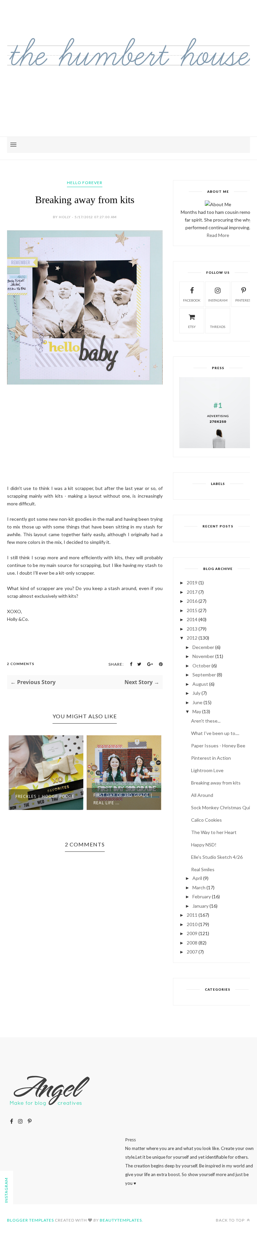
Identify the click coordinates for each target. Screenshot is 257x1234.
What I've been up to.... (215, 733)
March (198, 887)
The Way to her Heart (214, 832)
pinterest (243, 300)
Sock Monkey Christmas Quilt (222, 807)
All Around (202, 795)
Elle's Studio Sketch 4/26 (217, 857)
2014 (192, 619)
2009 (192, 933)
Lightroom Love (207, 770)
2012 (192, 638)
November (203, 656)
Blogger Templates (30, 1220)
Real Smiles (203, 869)
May (196, 711)
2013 (192, 629)
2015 (192, 610)
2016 (192, 601)
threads (217, 327)
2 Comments (20, 664)
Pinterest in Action (211, 758)
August (200, 684)
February (201, 896)
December (203, 647)
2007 (192, 952)
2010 (192, 924)
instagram (218, 300)
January (200, 906)
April (197, 878)
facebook (191, 300)
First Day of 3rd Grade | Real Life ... (123, 799)
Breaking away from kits (216, 783)
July (196, 693)
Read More (217, 235)
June (197, 702)
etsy (192, 327)
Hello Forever (84, 182)
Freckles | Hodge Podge (45, 796)
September (204, 674)
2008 (192, 942)
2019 (192, 582)
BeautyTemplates (121, 1220)
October (201, 665)
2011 (192, 915)
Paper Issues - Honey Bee (218, 745)
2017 (192, 592)
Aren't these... (206, 721)
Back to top (231, 1220)
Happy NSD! (204, 844)
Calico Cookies (206, 820)
